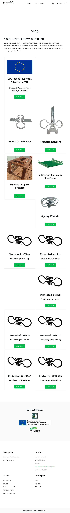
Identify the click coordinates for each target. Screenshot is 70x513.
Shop (35, 3)
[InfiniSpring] (8, 3)
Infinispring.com (8, 460)
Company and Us (8, 490)
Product (28, 3)
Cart (36, 480)
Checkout (38, 483)
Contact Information (9, 493)
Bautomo (44, 510)
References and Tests (10, 487)
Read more (19, 97)
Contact (41, 3)
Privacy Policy (39, 487)
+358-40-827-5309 (41, 470)
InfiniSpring (7, 480)
